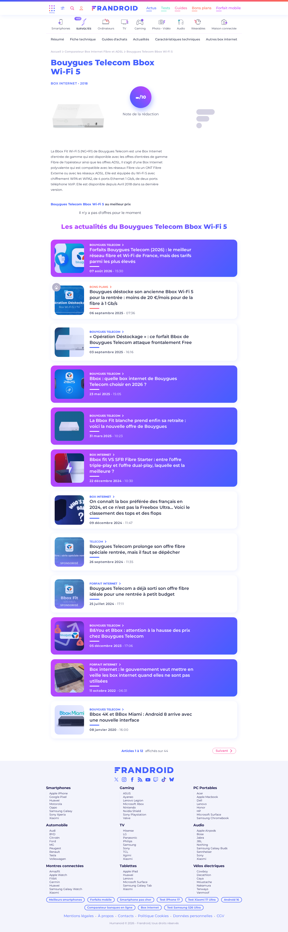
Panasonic (130, 837)
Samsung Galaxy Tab (137, 885)
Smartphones (58, 788)
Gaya (200, 878)
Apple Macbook (207, 797)
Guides (181, 8)
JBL (199, 841)
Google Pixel (58, 797)
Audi (52, 830)
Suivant (222, 751)
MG (51, 845)
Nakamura (204, 885)
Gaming (127, 788)
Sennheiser (204, 852)
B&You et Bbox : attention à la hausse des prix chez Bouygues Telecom (140, 633)
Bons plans (201, 8)
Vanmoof (203, 892)
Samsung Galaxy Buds (212, 848)
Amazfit (54, 871)
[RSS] (140, 779)
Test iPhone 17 (170, 899)
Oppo (53, 807)
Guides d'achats (114, 39)
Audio (198, 825)
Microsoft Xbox (133, 804)
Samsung (129, 845)
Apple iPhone (58, 793)
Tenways (202, 889)
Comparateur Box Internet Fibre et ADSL (94, 51)
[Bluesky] (171, 779)
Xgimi (127, 855)
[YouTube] (148, 779)
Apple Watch (58, 875)
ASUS (127, 793)
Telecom (97, 541)
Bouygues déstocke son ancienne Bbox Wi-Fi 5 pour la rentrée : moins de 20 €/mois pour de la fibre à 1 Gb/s (141, 297)
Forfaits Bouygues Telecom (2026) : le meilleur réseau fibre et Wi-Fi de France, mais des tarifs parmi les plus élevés (140, 255)
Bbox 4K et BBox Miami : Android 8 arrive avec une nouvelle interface (141, 717)
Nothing (202, 845)
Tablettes (128, 866)
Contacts (126, 916)
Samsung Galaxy (60, 811)
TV (122, 825)
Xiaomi (54, 818)
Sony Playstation (134, 814)
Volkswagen (57, 859)
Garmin (54, 882)
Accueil (56, 51)
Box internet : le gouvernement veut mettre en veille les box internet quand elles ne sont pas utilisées (141, 675)
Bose (200, 834)
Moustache (204, 882)
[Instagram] (124, 779)
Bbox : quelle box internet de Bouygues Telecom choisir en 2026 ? (133, 381)
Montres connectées (65, 866)
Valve (126, 818)
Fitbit (53, 878)
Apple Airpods (206, 830)
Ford (52, 841)
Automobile (57, 825)
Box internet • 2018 (69, 83)
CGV (220, 916)
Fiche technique (83, 39)
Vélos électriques (209, 866)
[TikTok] (164, 779)
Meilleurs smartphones (65, 899)
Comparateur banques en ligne (109, 907)
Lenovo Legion (133, 800)
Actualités (141, 39)
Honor (201, 807)
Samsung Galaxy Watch (65, 889)
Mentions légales (79, 916)
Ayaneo (128, 797)
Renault (54, 852)
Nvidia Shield (132, 811)
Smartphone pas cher (135, 899)
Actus (151, 8)
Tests (165, 8)
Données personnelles (192, 916)
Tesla (52, 855)
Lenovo (202, 804)
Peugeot (55, 848)
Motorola (55, 804)
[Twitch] (156, 779)
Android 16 (231, 899)
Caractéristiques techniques (177, 39)
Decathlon (204, 875)
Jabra (200, 837)
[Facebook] (132, 779)
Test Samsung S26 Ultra (184, 907)
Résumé (57, 39)
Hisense (128, 830)
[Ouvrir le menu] (51, 8)
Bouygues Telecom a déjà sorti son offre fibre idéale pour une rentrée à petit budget (139, 591)
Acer (200, 793)
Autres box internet (221, 39)
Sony (126, 848)
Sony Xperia (57, 814)
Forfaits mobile (101, 899)
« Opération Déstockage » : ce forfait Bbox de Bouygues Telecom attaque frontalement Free (141, 339)
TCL (125, 852)
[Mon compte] (81, 8)
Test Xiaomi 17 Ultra (202, 899)
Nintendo (129, 807)
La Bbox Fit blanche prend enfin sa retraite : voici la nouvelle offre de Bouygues (138, 423)
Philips (127, 841)
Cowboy (202, 871)
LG (125, 834)
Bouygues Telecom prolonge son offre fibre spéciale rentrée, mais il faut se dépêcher (137, 549)
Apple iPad (130, 871)
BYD (52, 834)
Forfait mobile (228, 8)
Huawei (54, 800)
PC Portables (205, 788)
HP (199, 811)
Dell (199, 800)
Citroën (54, 837)
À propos (106, 916)
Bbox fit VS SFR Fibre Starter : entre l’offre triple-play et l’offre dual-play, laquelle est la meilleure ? (137, 465)
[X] (116, 779)
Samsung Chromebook (213, 818)
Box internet (150, 907)
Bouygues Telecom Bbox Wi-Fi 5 (78, 204)
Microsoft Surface (209, 814)
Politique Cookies (153, 916)
